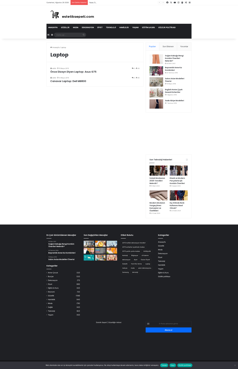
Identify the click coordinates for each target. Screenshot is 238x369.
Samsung (125, 272)
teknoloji (135, 272)
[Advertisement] (169, 133)
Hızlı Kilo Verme (136, 264)
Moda (75, 27)
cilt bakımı (145, 255)
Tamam (164, 365)
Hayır (173, 365)
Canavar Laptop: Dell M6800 (68, 81)
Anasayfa (53, 27)
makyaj (124, 268)
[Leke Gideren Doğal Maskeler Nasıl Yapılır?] (100, 244)
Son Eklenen (168, 46)
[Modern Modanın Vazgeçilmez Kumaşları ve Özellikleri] (158, 195)
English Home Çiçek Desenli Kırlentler (173, 90)
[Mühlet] (70, 14)
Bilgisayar (134, 255)
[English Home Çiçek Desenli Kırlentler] (156, 93)
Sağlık (50, 307)
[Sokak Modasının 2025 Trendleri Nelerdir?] (158, 171)
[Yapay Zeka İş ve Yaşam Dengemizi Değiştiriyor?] (112, 244)
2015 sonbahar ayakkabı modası (133, 247)
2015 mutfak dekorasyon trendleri (134, 243)
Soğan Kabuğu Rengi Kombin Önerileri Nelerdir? (174, 58)
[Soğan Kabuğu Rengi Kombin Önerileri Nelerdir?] (156, 59)
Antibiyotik (147, 251)
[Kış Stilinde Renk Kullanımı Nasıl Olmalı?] (179, 195)
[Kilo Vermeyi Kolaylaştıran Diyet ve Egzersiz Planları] (89, 251)
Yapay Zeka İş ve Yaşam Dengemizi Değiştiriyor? (107, 2)
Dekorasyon (88, 27)
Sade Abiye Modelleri (174, 100)
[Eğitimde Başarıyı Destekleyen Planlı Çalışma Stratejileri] (100, 251)
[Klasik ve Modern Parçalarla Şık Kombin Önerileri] (179, 171)
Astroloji (125, 255)
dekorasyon (126, 260)
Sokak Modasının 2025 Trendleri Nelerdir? (157, 181)
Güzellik (65, 27)
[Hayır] (235, 365)
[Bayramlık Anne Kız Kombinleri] (156, 71)
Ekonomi (51, 292)
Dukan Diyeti (145, 260)
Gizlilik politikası (167, 27)
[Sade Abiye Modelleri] (156, 104)
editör (54, 68)
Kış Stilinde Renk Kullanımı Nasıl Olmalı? (177, 205)
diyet (135, 260)
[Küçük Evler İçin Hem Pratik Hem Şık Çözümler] (89, 244)
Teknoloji (111, 27)
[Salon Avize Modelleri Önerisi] (156, 82)
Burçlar (51, 276)
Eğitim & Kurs (148, 27)
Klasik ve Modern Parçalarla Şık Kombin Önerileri (177, 181)
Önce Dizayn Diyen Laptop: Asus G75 (73, 71)
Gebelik (125, 264)
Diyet (100, 27)
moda (133, 268)
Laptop (147, 264)
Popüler (152, 46)
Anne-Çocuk (53, 273)
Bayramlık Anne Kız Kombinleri (173, 68)
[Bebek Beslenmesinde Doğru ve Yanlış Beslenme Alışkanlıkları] (112, 251)
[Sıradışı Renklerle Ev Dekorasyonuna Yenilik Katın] (100, 258)
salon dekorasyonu (144, 268)
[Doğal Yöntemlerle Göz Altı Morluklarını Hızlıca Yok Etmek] (112, 258)
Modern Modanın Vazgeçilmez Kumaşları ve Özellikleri (157, 207)
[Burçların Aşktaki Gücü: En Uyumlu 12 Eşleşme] (89, 258)
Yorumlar (184, 46)
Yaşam (135, 27)
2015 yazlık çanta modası (131, 251)
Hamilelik (124, 27)
